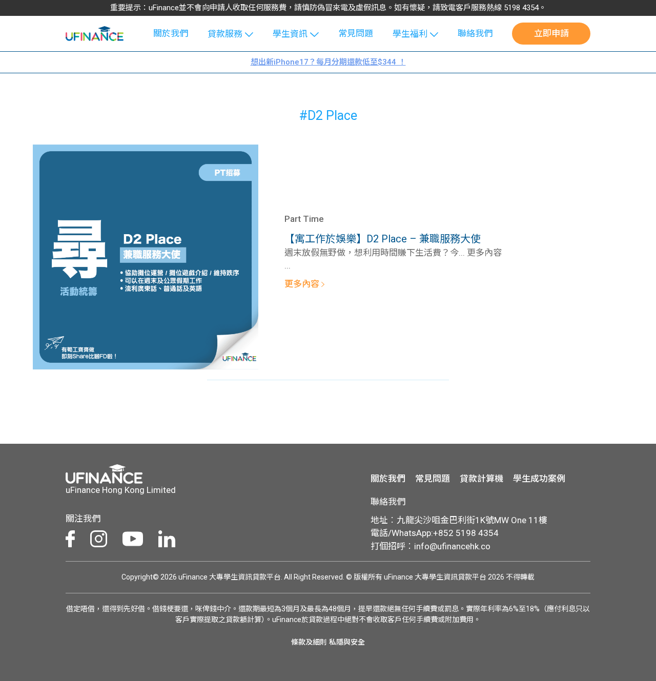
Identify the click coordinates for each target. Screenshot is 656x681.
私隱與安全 (347, 642)
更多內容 (302, 284)
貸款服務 (225, 34)
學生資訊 (290, 34)
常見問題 (355, 33)
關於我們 (170, 33)
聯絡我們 (475, 33)
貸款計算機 (481, 478)
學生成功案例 (539, 478)
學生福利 (410, 34)
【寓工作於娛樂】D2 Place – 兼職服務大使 (382, 239)
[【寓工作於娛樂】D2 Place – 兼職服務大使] (145, 256)
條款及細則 (309, 642)
